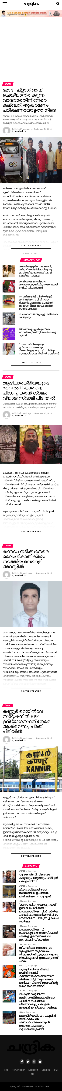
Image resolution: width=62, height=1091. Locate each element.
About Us (46, 1069)
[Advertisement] (31, 50)
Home (6, 1069)
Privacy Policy (18, 1069)
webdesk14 (20, 415)
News (56, 1069)
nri (32, 1074)
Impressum (33, 1069)
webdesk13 (20, 131)
